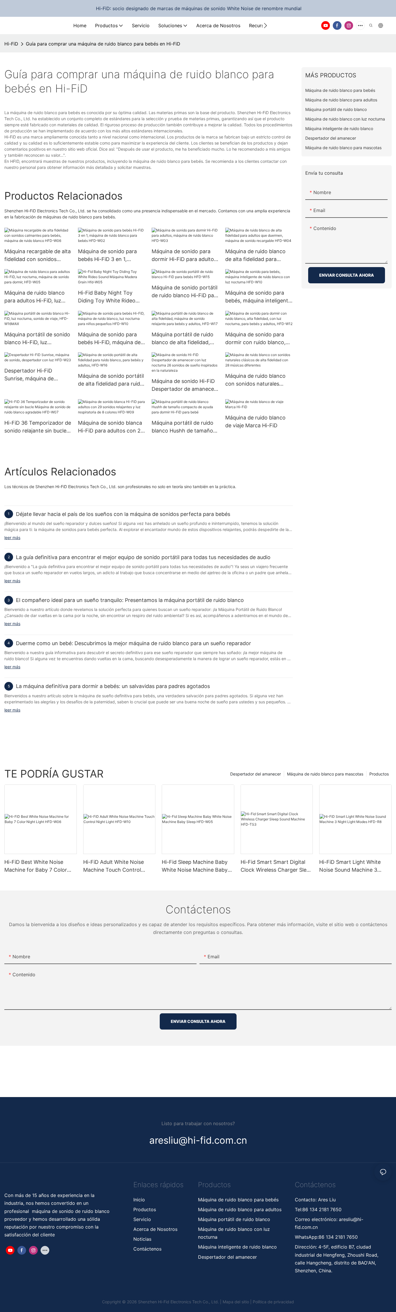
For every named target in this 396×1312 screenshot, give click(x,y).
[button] (265, 25)
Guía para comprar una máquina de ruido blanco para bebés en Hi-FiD (103, 44)
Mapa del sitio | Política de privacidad (258, 1301)
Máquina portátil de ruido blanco (235, 1219)
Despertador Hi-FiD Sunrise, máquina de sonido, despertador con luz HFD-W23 (34, 375)
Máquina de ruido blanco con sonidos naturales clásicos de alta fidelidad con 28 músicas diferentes (257, 380)
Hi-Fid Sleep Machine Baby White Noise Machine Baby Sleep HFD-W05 (195, 866)
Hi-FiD (11, 44)
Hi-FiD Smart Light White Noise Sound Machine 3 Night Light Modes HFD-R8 (352, 866)
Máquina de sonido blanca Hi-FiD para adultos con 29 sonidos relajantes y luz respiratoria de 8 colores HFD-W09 (111, 427)
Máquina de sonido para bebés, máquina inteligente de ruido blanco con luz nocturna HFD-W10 (258, 297)
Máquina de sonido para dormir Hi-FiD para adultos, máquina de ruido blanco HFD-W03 (185, 255)
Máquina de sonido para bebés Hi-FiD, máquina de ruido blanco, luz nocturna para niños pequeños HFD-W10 (111, 338)
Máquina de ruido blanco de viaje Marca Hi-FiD (255, 421)
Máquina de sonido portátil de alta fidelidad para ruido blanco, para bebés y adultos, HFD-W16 (111, 380)
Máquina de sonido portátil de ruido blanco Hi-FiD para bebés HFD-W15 (185, 291)
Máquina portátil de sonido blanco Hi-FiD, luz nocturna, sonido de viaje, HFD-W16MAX (37, 338)
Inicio (139, 1199)
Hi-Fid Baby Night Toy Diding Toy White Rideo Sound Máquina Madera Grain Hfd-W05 (107, 297)
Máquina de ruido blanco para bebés (238, 1199)
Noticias (142, 1239)
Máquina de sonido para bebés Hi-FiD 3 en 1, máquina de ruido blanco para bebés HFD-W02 (108, 255)
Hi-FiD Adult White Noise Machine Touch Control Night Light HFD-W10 (113, 866)
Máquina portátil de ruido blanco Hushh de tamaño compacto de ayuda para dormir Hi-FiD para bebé (182, 427)
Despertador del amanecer (255, 773)
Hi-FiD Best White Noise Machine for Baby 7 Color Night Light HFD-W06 (35, 866)
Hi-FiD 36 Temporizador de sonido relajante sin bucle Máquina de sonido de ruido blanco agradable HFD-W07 (37, 427)
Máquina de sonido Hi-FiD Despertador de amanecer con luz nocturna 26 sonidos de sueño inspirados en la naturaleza (184, 385)
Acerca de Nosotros (155, 1229)
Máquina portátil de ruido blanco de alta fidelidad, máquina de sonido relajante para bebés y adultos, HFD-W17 (182, 338)
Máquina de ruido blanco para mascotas (325, 773)
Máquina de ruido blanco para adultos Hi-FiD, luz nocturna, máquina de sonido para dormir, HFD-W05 (35, 297)
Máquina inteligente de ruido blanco (237, 1247)
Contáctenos (147, 1249)
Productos (379, 773)
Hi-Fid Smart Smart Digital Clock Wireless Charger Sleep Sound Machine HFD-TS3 (277, 866)
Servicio (142, 1219)
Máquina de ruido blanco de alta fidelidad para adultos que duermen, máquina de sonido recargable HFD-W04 (255, 255)
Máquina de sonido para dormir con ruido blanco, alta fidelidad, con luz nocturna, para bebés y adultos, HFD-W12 (255, 338)
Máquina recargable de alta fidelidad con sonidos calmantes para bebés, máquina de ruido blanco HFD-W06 (37, 255)
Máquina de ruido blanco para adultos (239, 1209)
